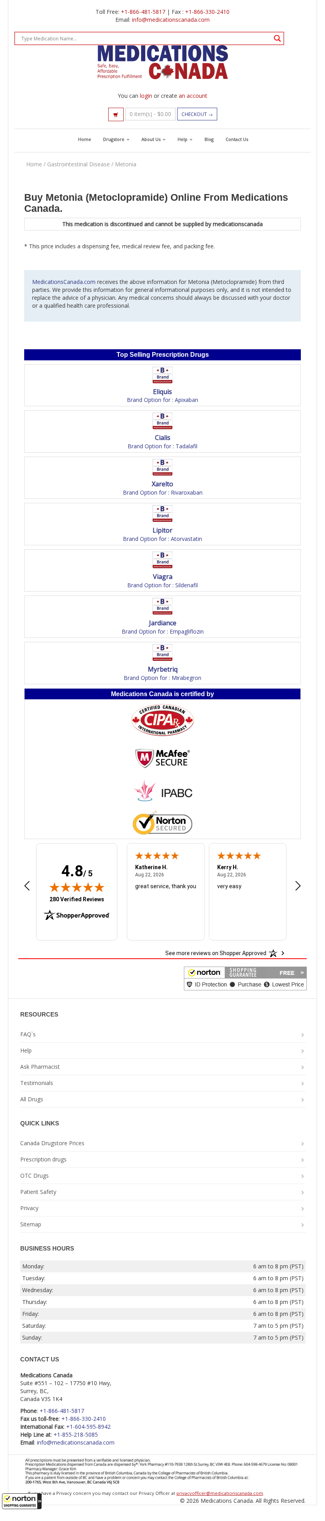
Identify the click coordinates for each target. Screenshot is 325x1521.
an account (193, 95)
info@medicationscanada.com (171, 19)
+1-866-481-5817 (143, 11)
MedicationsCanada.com (64, 282)
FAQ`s (28, 1034)
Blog (209, 139)
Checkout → (197, 114)
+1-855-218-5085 (76, 1434)
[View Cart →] (116, 114)
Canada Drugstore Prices (52, 1143)
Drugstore (114, 139)
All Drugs (31, 1099)
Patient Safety (38, 1191)
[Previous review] (27, 887)
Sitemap (30, 1224)
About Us (151, 139)
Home (84, 139)
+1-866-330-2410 (207, 11)
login (146, 95)
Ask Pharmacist (40, 1066)
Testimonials (36, 1083)
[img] (77, 887)
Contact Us (237, 139)
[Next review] (298, 887)
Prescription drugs (43, 1159)
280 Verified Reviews (77, 899)
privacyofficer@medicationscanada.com (219, 1493)
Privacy (29, 1208)
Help (183, 139)
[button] (22, 1501)
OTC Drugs (34, 1175)
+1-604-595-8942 (88, 1426)
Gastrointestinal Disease (78, 164)
